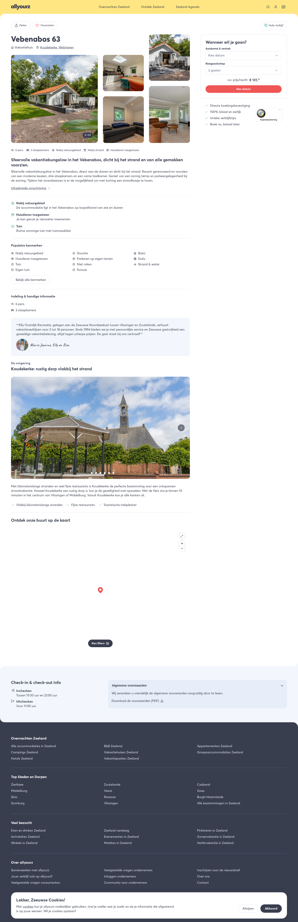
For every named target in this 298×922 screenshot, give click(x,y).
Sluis (14, 797)
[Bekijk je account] (275, 6)
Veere (108, 791)
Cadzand (203, 784)
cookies (28, 907)
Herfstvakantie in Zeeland (215, 843)
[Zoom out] (182, 548)
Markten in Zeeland (118, 843)
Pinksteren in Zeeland (212, 830)
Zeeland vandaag (116, 830)
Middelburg (19, 791)
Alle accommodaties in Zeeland (33, 746)
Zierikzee (17, 784)
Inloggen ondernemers (120, 876)
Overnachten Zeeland (28, 738)
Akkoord (271, 908)
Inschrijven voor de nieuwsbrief (218, 870)
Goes (201, 791)
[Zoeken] (268, 6)
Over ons (203, 876)
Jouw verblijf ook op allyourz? (31, 876)
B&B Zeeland (113, 746)
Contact (203, 883)
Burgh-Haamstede (210, 797)
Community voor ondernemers (125, 883)
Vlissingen (111, 803)
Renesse (110, 797)
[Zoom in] (182, 543)
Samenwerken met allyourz (30, 870)
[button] (268, 115)
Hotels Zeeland (22, 758)
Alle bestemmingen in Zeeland (218, 803)
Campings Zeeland (24, 752)
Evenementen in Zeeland (121, 837)
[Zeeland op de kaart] (283, 6)
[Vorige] (19, 427)
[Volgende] (181, 427)
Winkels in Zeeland (24, 843)
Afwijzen (248, 908)
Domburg (17, 803)
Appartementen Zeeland (214, 746)
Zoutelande (112, 784)
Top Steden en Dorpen (29, 777)
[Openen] (182, 536)
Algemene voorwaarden (129, 685)
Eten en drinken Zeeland (28, 830)
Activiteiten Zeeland (25, 837)
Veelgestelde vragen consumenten (35, 883)
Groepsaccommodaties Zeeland (220, 752)
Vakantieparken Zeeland (121, 758)
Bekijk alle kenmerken (31, 280)
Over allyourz (22, 862)
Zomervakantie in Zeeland (215, 837)
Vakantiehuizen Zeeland (121, 752)
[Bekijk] (169, 57)
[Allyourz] (20, 7)
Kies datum (243, 89)
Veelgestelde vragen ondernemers (128, 870)
